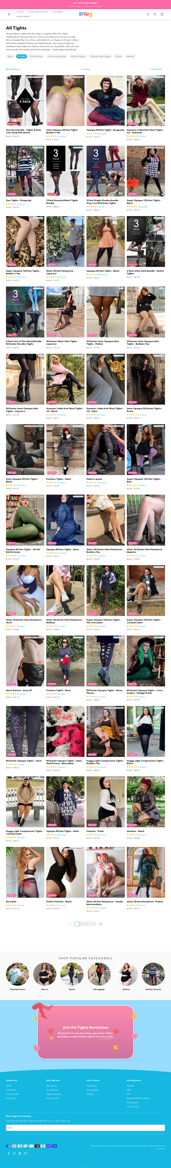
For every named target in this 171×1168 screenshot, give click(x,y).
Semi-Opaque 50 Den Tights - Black (22, 480)
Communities (93, 1090)
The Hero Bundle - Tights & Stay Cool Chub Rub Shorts (23, 131)
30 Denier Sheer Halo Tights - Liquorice (62, 342)
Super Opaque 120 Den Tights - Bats (144, 480)
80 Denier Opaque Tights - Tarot (24, 760)
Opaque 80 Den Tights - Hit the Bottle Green (23, 550)
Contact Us (92, 1085)
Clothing (57, 12)
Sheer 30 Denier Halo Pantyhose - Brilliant (64, 621)
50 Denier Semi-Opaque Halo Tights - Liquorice (22, 409)
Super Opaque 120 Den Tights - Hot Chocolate (104, 621)
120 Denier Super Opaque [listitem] (100, 56)
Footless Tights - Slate (58, 479)
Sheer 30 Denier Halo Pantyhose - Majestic (145, 550)
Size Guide (11, 1090)
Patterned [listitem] (130, 56)
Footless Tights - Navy (58, 690)
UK (128, 1094)
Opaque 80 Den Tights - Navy (62, 549)
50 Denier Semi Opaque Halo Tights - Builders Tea (143, 342)
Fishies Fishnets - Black (59, 901)
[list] (85, 56)
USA (129, 1090)
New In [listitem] (10, 56)
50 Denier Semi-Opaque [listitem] (57, 56)
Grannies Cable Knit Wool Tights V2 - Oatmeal (145, 131)
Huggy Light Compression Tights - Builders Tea (105, 762)
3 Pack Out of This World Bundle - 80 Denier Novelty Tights (24, 342)
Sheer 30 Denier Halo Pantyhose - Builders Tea (105, 550)
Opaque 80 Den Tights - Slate (62, 831)
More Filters (13, 69)
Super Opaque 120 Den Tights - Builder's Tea (23, 272)
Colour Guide (12, 1094)
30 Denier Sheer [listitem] (36, 56)
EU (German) (133, 1106)
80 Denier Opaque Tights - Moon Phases (105, 691)
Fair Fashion (51, 1085)
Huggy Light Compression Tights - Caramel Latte (25, 832)
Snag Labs (11, 1098)
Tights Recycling (53, 1094)
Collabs (90, 1094)
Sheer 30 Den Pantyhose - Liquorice (60, 272)
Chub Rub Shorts (38, 12)
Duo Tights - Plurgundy (18, 200)
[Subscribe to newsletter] (162, 1128)
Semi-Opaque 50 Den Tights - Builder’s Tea (62, 131)
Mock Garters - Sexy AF (19, 690)
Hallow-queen (94, 479)
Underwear (23, 16)
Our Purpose (52, 1090)
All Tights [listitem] (21, 56)
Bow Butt (11, 901)
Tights (20, 12)
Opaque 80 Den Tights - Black (103, 271)
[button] (9, 14)
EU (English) (132, 1102)
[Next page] (100, 923)
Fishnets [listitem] (118, 56)
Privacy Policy (52, 1098)
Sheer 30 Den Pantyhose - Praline (145, 901)
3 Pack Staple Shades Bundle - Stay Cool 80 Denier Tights (103, 201)
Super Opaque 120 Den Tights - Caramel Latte (144, 621)
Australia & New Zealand (138, 1098)
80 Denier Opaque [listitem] (78, 56)
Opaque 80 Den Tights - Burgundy (105, 130)
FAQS (8, 1085)
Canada (130, 1085)
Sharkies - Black (135, 831)
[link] (155, 14)
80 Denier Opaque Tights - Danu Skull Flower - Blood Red (64, 762)
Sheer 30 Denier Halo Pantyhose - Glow (24, 621)
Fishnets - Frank (95, 831)
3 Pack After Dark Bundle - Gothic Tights (145, 272)
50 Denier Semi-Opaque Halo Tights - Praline (103, 342)
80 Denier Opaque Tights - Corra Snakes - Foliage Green (145, 691)
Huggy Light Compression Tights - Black (145, 762)
